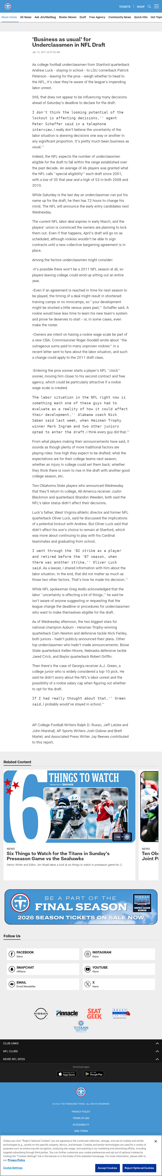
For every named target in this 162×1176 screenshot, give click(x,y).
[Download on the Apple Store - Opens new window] (67, 1074)
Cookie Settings (13, 1167)
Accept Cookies (107, 1167)
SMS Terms (81, 1130)
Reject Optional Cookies (139, 1167)
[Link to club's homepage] (8, 5)
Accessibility (81, 1124)
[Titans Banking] (67, 1014)
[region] (81, 1155)
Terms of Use (81, 1118)
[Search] (149, 6)
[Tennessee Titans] (81, 1092)
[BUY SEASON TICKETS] (81, 907)
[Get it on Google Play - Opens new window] (94, 1076)
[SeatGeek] (94, 1014)
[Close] (155, 1141)
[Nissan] (40, 1014)
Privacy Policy (81, 1111)
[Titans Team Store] (81, 1026)
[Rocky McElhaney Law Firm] (121, 1014)
